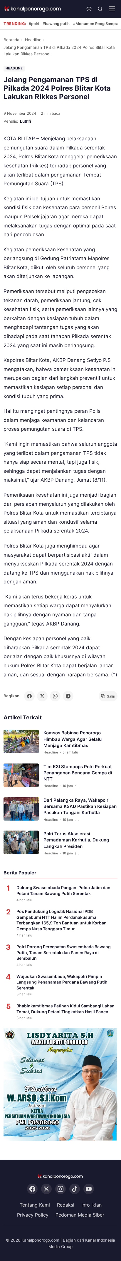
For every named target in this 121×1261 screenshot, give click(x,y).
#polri (34, 23)
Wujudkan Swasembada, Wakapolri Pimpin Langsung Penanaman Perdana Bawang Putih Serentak (61, 982)
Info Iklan (91, 1205)
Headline (33, 39)
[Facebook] (32, 1189)
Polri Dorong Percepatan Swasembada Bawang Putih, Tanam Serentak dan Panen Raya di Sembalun (63, 952)
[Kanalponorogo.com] (33, 9)
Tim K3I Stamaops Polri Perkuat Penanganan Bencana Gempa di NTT (77, 773)
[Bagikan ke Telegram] (68, 696)
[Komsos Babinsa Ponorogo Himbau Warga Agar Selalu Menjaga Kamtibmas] (21, 741)
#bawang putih (56, 23)
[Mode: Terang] (89, 9)
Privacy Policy (32, 1215)
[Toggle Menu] (111, 9)
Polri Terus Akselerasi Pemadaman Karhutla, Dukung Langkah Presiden (76, 840)
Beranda (11, 39)
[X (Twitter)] (46, 1189)
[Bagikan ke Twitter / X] (42, 696)
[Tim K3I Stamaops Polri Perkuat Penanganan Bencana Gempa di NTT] (21, 775)
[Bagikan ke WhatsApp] (55, 696)
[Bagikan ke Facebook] (29, 696)
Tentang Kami (35, 1205)
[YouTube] (88, 1189)
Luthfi (25, 121)
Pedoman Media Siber (80, 1215)
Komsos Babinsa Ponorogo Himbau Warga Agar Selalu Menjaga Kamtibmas (72, 739)
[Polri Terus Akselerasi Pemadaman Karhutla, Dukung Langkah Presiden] (21, 842)
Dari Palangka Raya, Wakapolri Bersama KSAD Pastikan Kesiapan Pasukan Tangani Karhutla (80, 806)
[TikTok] (74, 1189)
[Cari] (100, 9)
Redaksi (65, 1205)
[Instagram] (60, 1189)
